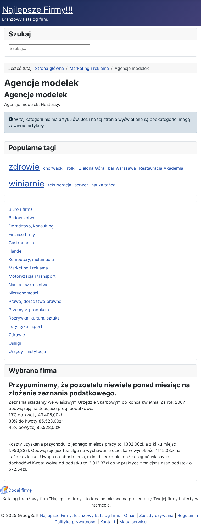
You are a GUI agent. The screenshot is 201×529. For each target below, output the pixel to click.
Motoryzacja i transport (32, 276)
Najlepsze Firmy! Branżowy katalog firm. (80, 515)
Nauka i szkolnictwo (29, 284)
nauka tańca (103, 184)
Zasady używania (156, 515)
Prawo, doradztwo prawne (35, 301)
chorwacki (53, 168)
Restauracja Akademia (161, 168)
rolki (71, 168)
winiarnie (26, 183)
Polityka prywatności (75, 521)
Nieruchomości (23, 292)
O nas (129, 515)
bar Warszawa (122, 168)
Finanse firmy (22, 234)
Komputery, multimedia (31, 259)
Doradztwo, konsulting (31, 226)
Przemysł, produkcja (29, 309)
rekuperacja (59, 184)
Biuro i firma (21, 209)
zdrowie (24, 167)
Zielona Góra (91, 168)
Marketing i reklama (28, 267)
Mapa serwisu (133, 521)
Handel (16, 251)
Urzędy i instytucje (27, 351)
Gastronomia (21, 242)
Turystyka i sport (25, 326)
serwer (81, 184)
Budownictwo (22, 217)
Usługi (15, 343)
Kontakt (107, 521)
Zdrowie (17, 334)
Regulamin (187, 515)
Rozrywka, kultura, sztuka (34, 318)
